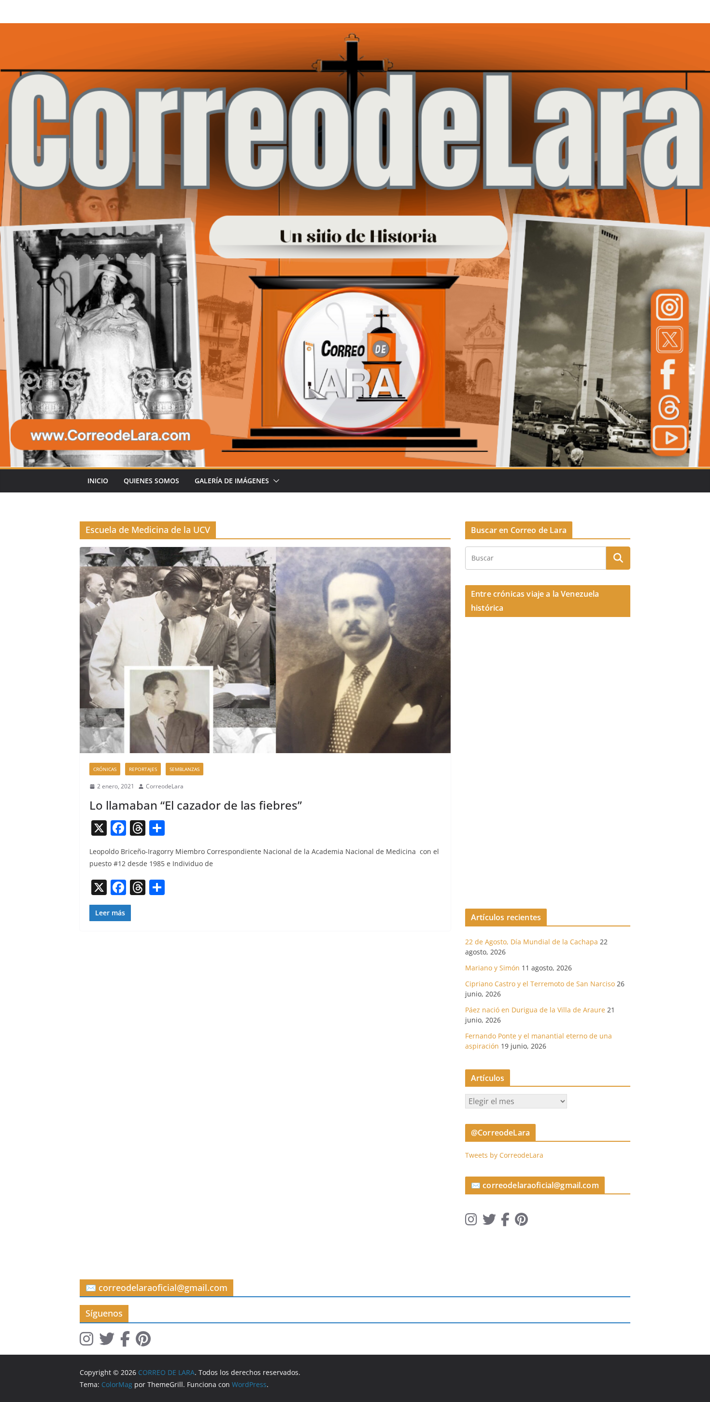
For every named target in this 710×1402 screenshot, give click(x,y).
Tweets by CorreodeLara (504, 1155)
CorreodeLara (165, 786)
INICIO (97, 480)
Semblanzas (184, 769)
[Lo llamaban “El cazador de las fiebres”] (265, 650)
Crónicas (104, 769)
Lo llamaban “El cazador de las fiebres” (195, 805)
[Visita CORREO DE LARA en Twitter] (489, 1221)
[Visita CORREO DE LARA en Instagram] (471, 1221)
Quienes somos (151, 480)
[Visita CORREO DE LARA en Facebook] (505, 1221)
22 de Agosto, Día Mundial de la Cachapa (531, 941)
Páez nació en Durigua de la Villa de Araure (535, 1009)
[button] (274, 481)
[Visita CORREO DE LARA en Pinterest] (521, 1221)
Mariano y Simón (492, 967)
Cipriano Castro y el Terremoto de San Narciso (540, 983)
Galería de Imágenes (232, 480)
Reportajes (143, 769)
